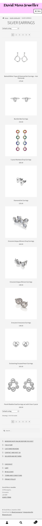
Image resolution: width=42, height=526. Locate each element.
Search (21, 522)
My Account (7, 522)
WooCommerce (17, 512)
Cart (32, 521)
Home (6, 18)
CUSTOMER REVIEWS (12, 449)
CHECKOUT (9, 464)
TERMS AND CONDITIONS (13, 475)
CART (6, 468)
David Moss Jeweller (21, 5)
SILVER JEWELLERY (15, 18)
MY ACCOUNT (9, 472)
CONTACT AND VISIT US (13, 452)
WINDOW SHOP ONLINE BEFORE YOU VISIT (19, 441)
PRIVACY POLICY (10, 479)
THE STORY (9, 445)
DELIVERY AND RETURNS (13, 456)
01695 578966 (6, 497)
